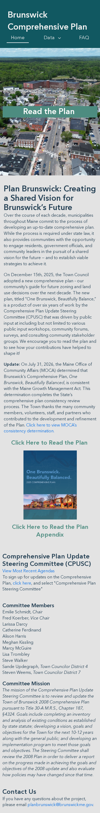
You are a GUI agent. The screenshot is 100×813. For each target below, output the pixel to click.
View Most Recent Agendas (28, 571)
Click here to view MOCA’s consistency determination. (41, 428)
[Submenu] (59, 38)
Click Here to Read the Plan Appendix (51, 531)
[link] (18, 38)
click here (22, 583)
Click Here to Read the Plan (50, 443)
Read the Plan (50, 112)
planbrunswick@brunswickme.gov (60, 804)
